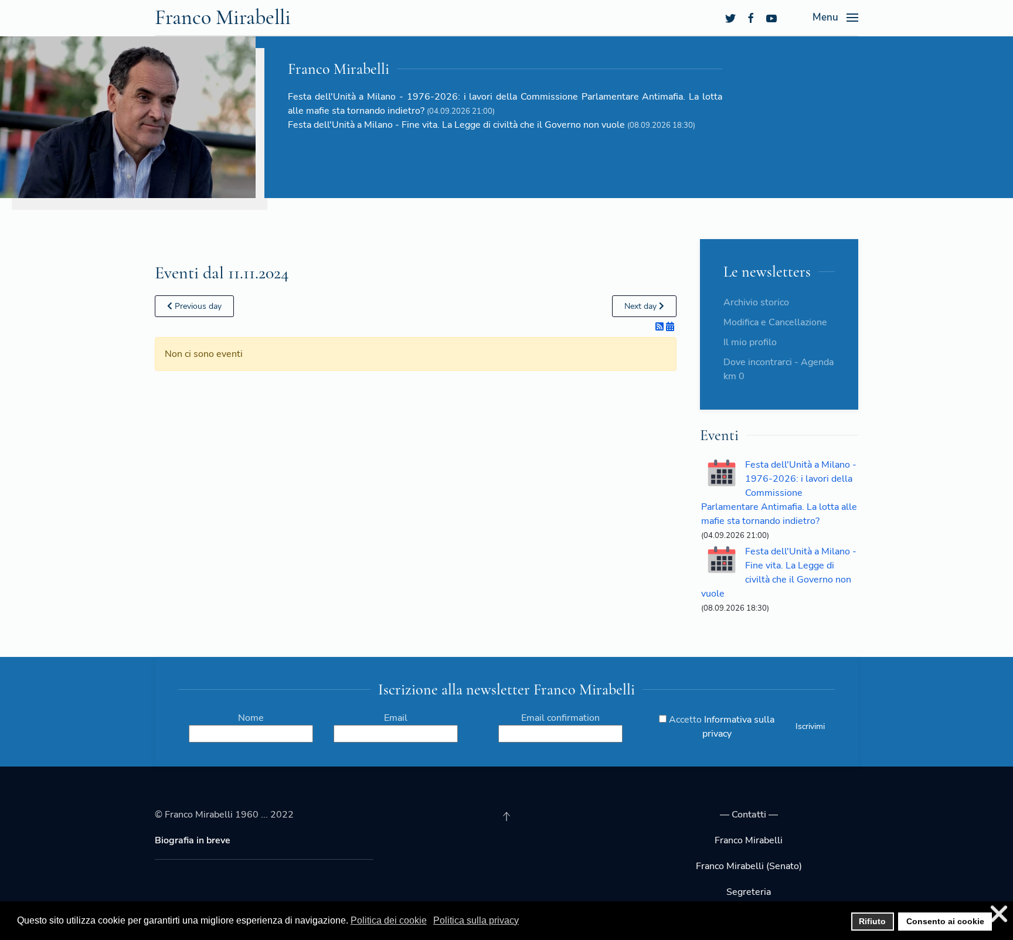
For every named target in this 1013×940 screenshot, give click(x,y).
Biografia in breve (192, 840)
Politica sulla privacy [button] (476, 920)
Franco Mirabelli (223, 17)
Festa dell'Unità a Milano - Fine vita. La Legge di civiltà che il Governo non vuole (456, 124)
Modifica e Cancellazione (775, 322)
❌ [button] (999, 913)
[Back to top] (506, 816)
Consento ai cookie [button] (945, 921)
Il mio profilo (750, 342)
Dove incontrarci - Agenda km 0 (778, 369)
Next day (641, 306)
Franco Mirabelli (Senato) (749, 866)
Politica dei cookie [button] (389, 920)
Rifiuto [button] (872, 921)
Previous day (197, 306)
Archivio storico (756, 302)
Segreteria (748, 891)
